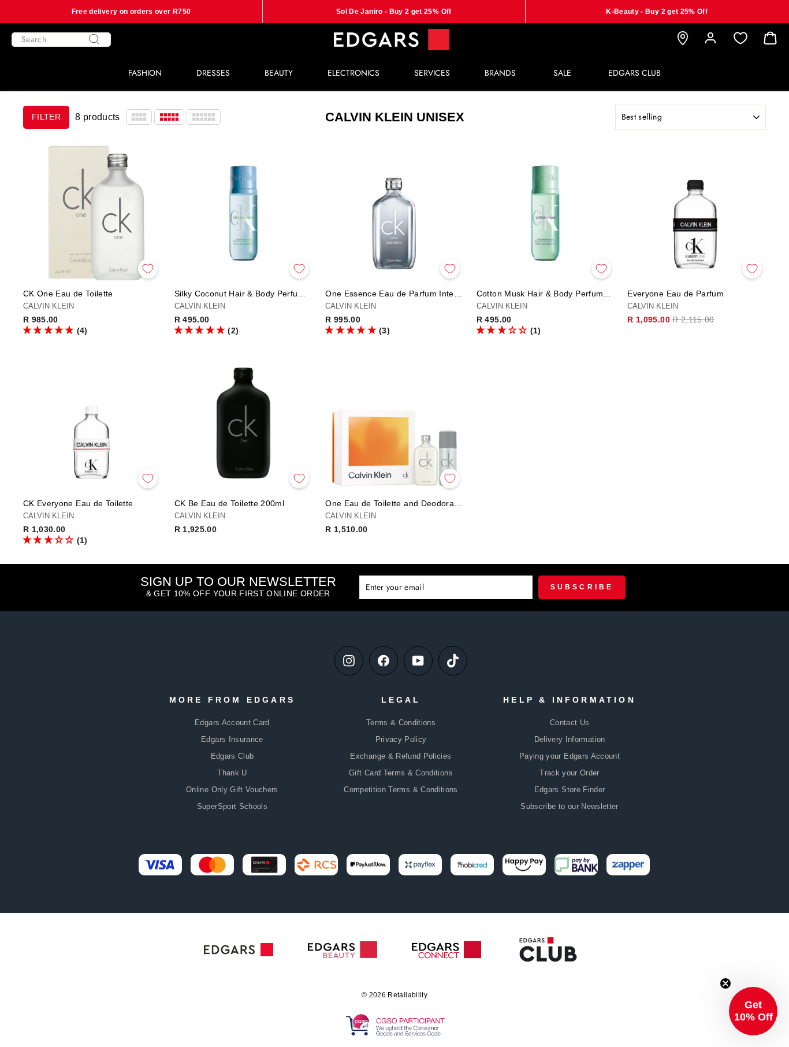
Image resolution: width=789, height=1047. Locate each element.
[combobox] (61, 39)
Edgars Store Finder (569, 789)
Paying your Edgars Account (569, 756)
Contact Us (570, 722)
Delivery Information (569, 739)
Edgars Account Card (232, 722)
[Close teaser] (725, 983)
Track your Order (569, 772)
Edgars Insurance (232, 739)
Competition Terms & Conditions (401, 789)
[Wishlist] (740, 38)
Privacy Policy (401, 739)
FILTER (46, 116)
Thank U (232, 772)
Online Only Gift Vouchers (232, 789)
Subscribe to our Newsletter (569, 806)
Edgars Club (232, 756)
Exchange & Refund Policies (400, 756)
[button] (48, 330)
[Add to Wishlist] (148, 269)
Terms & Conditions (401, 722)
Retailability (407, 995)
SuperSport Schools (232, 806)
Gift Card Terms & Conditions (401, 772)
